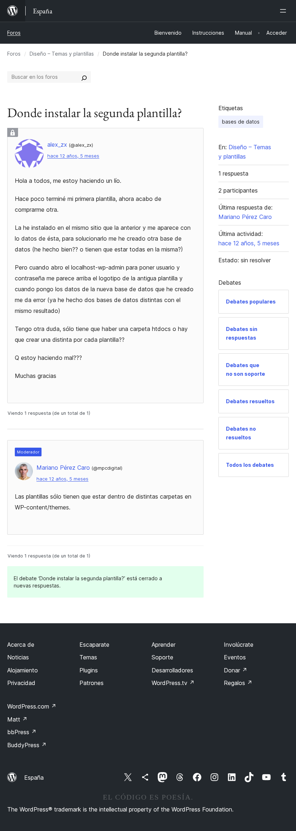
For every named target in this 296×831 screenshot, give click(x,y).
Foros (14, 33)
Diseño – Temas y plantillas (62, 54)
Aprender (163, 644)
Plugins (88, 670)
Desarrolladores (172, 670)
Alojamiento (22, 670)
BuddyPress (27, 745)
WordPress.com (31, 706)
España (34, 777)
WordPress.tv (173, 682)
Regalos (238, 682)
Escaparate (94, 644)
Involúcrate (238, 644)
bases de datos (241, 122)
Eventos (235, 657)
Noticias (18, 657)
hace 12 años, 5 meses (73, 156)
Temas (88, 657)
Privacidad (21, 682)
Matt (17, 719)
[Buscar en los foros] (84, 77)
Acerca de (20, 644)
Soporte (162, 657)
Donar (235, 670)
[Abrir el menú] (284, 11)
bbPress (21, 732)
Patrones (91, 682)
